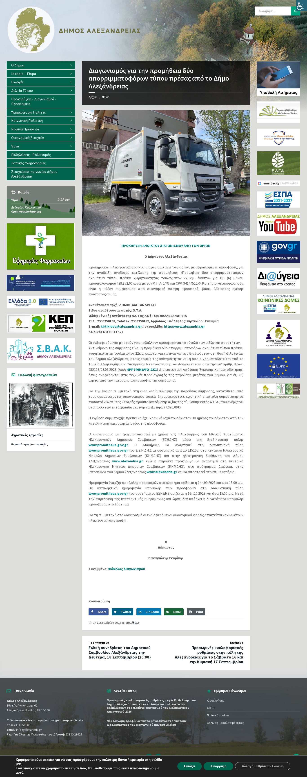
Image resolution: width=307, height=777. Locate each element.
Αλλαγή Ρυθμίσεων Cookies (263, 766)
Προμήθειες (132, 623)
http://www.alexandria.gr (184, 326)
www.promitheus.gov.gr (108, 445)
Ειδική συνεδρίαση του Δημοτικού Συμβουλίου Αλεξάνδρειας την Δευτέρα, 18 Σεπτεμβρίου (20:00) (120, 652)
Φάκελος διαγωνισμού (126, 568)
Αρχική (93, 97)
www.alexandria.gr (127, 461)
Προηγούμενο (99, 643)
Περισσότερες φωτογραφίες (29, 444)
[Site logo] (74, 52)
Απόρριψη (218, 766)
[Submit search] (295, 11)
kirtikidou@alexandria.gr (121, 326)
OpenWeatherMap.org (26, 211)
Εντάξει (189, 766)
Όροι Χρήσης (215, 700)
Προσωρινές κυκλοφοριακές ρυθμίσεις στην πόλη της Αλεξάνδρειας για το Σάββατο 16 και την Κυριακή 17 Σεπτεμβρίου (209, 654)
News (105, 97)
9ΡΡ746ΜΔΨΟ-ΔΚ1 (142, 369)
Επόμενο (236, 643)
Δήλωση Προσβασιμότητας (225, 723)
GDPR (210, 708)
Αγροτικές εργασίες (27, 435)
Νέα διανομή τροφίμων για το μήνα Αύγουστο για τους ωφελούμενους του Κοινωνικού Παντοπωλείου (147, 723)
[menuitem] (41, 65)
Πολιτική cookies (218, 715)
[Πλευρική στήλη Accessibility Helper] (301, 5)
